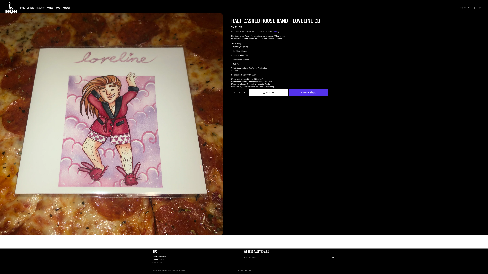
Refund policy (158, 259)
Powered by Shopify (179, 270)
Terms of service (159, 256)
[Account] (474, 8)
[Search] (469, 8)
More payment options (309, 98)
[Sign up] (333, 257)
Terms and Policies (244, 270)
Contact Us (157, 262)
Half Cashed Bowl (164, 270)
